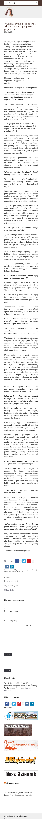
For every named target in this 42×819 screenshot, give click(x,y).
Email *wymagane (11, 620)
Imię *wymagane (11, 611)
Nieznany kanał (12, 783)
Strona (28, 625)
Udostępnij (9, 561)
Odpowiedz (9, 590)
